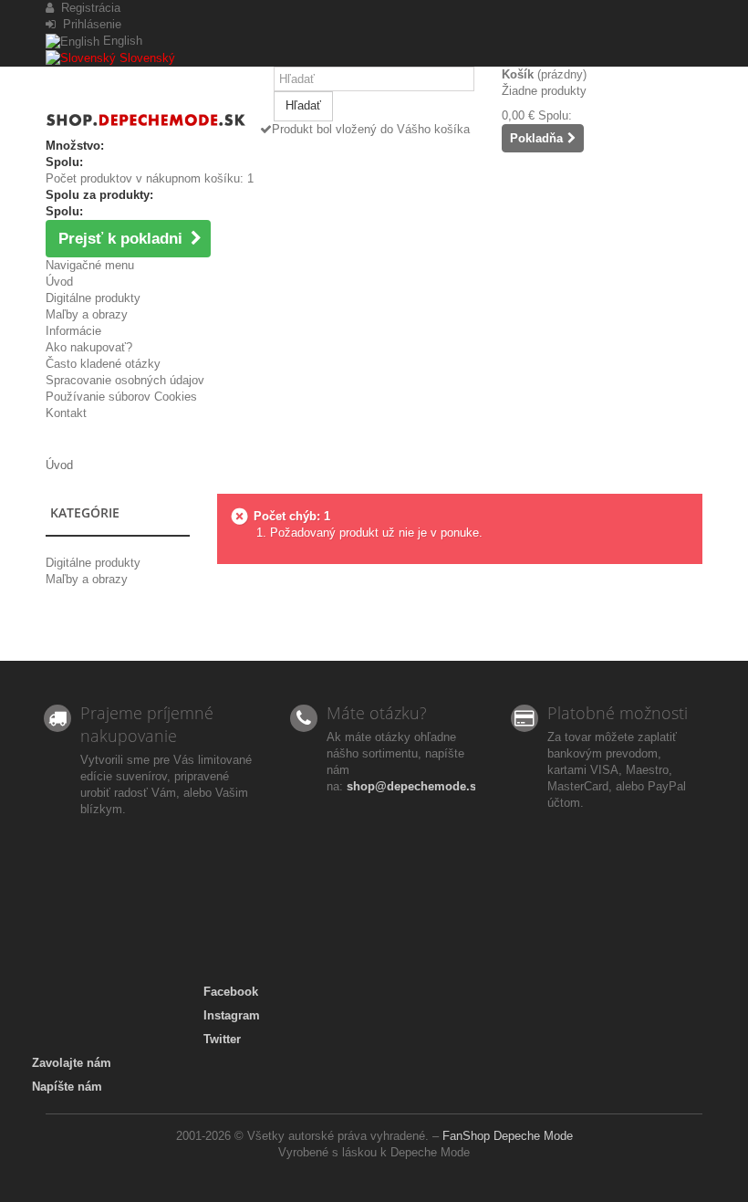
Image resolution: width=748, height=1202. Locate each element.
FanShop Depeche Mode (507, 1136)
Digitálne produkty (93, 298)
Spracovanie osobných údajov (125, 380)
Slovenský (145, 58)
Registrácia (87, 8)
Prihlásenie (88, 24)
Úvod (59, 281)
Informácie (73, 331)
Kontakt (66, 413)
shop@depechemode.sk (415, 786)
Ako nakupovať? (89, 347)
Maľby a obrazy (87, 314)
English (120, 40)
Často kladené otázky (103, 364)
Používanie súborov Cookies (121, 396)
